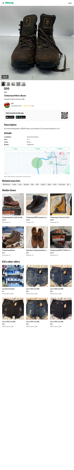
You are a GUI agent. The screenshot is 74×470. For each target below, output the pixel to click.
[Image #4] (18, 84)
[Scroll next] (70, 184)
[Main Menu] (3, 3)
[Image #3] (13, 84)
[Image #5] (23, 84)
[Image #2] (8, 84)
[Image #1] (3, 84)
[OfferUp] (9, 3)
